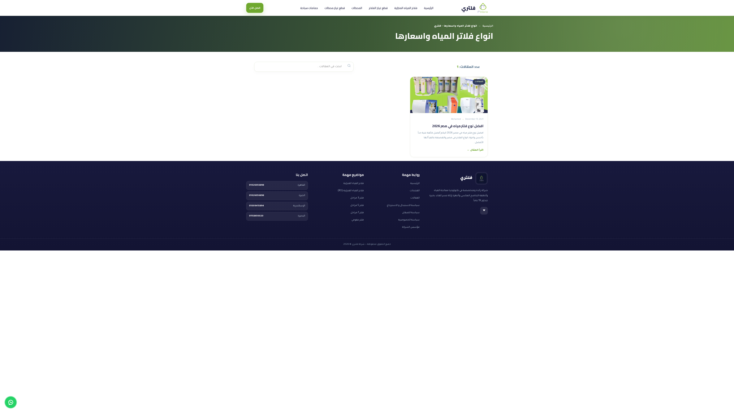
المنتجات (415, 190)
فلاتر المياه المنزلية (405, 8)
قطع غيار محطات (335, 8)
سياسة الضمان (411, 212)
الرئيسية (429, 8)
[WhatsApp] (10, 402)
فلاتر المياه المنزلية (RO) (351, 190)
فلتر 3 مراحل (357, 198)
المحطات (357, 8)
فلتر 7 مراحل (357, 212)
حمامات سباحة (309, 8)
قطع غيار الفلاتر (378, 8)
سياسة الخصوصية (409, 220)
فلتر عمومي (358, 220)
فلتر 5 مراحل (357, 205)
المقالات (415, 198)
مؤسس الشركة (411, 227)
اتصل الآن (254, 8)
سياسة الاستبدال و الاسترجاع (403, 205)
